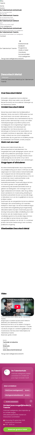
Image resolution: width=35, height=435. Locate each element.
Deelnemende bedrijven (23, 45)
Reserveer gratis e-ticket (9, 335)
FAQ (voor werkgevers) (14, 390)
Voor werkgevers (24, 56)
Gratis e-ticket (23, 50)
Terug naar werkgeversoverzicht (12, 59)
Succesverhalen (24, 54)
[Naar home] (17, 2)
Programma (22, 48)
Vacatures (22, 52)
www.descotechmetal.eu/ (12, 350)
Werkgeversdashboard (14, 395)
